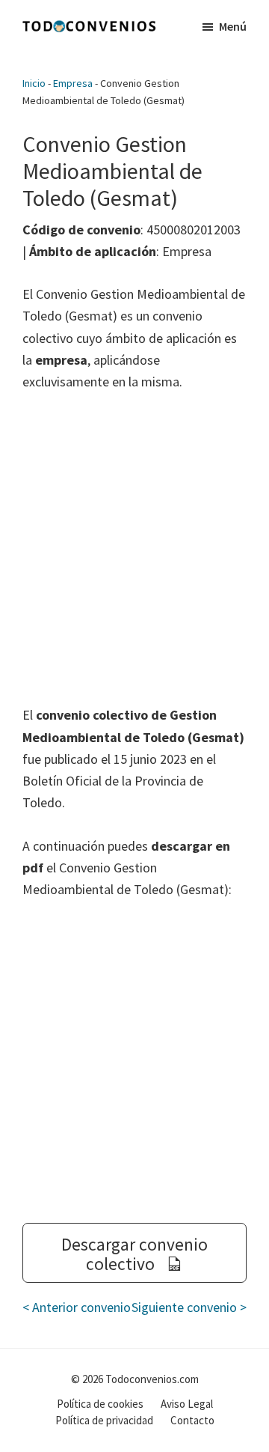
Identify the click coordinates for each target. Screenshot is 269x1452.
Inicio (34, 83)
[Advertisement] (134, 548)
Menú (233, 26)
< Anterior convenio (76, 1307)
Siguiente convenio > (189, 1307)
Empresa (73, 83)
